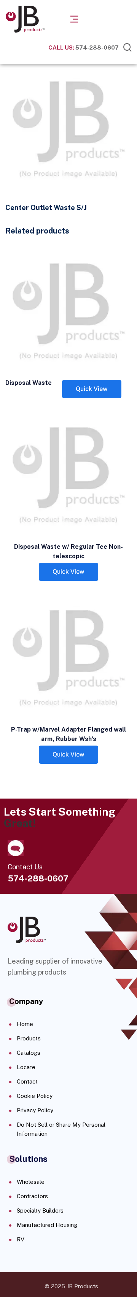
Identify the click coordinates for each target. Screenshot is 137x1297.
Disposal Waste (28, 382)
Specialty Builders (40, 1210)
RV (20, 1239)
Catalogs (28, 1052)
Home (25, 1024)
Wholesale (31, 1182)
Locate (26, 1067)
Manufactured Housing (47, 1225)
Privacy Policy (35, 1110)
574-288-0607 (83, 47)
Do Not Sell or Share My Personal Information (61, 1129)
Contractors (32, 1196)
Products (29, 1038)
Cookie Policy (35, 1096)
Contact (27, 1081)
